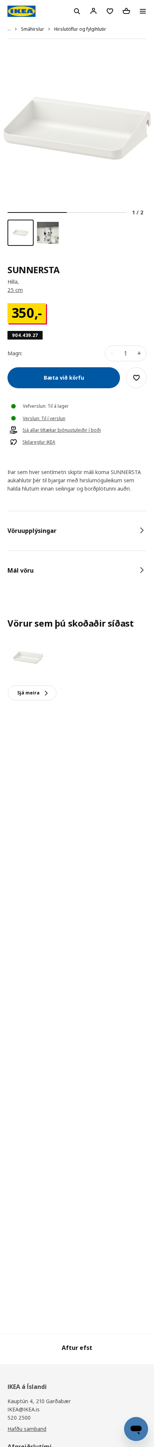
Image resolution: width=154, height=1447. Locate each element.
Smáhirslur (32, 29)
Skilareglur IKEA (38, 442)
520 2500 (19, 1417)
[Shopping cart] (126, 10)
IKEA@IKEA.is (23, 1409)
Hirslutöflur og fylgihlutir (80, 29)
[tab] (77, 531)
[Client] (93, 10)
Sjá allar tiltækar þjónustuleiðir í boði (61, 430)
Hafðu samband (26, 1428)
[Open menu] (142, 11)
